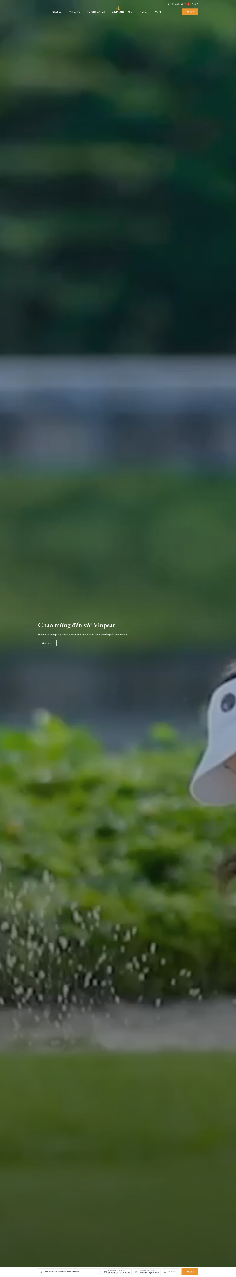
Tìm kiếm (189, 1272)
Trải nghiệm (74, 12)
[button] (182, 4)
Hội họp (144, 12)
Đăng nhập (177, 4)
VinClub (159, 12)
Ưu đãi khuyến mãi (96, 12)
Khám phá (46, 643)
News (130, 12)
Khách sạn (57, 12)
